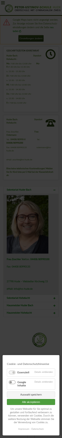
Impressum (23, 429)
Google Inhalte (21, 384)
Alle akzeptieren (31, 401)
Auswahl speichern (31, 394)
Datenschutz (37, 429)
